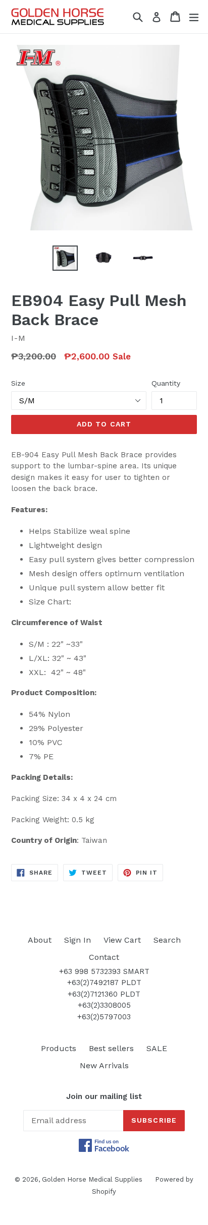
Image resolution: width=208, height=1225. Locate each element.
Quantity (165, 383)
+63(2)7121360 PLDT (104, 994)
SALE (156, 1048)
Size (18, 383)
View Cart (122, 940)
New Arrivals (104, 1065)
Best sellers (111, 1048)
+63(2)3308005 (104, 1005)
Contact (104, 957)
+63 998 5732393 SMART (104, 971)
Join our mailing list (104, 1096)
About (39, 940)
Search (167, 940)
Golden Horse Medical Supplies (92, 1179)
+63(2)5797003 (104, 1016)
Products (58, 1048)
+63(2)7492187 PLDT (104, 982)
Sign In (77, 940)
